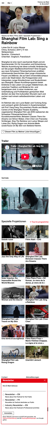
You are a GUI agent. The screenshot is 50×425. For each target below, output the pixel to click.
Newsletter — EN (18, 395)
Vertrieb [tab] (5, 178)
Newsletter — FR (19, 401)
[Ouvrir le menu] (3, 3)
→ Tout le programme (39, 222)
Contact (4, 377)
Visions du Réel (7, 36)
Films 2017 (18, 36)
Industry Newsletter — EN (22, 406)
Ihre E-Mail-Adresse (10, 386)
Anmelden (8, 413)
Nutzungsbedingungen (29, 418)
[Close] (44, 380)
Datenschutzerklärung (10, 418)
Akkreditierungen (32, 377)
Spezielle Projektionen (32, 36)
